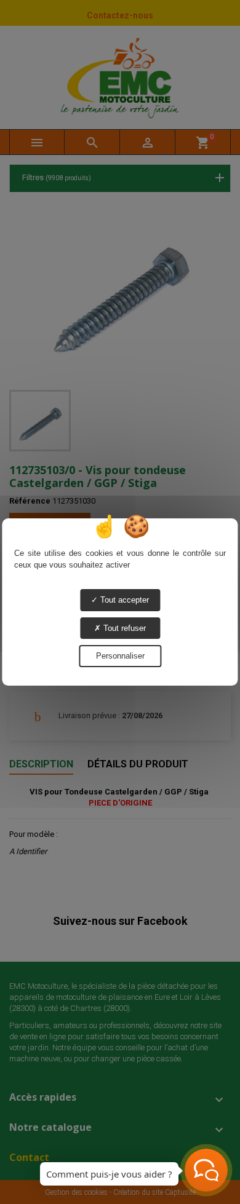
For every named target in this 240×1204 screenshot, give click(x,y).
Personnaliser (120, 655)
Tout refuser (123, 628)
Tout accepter (123, 599)
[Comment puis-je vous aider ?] (206, 1170)
